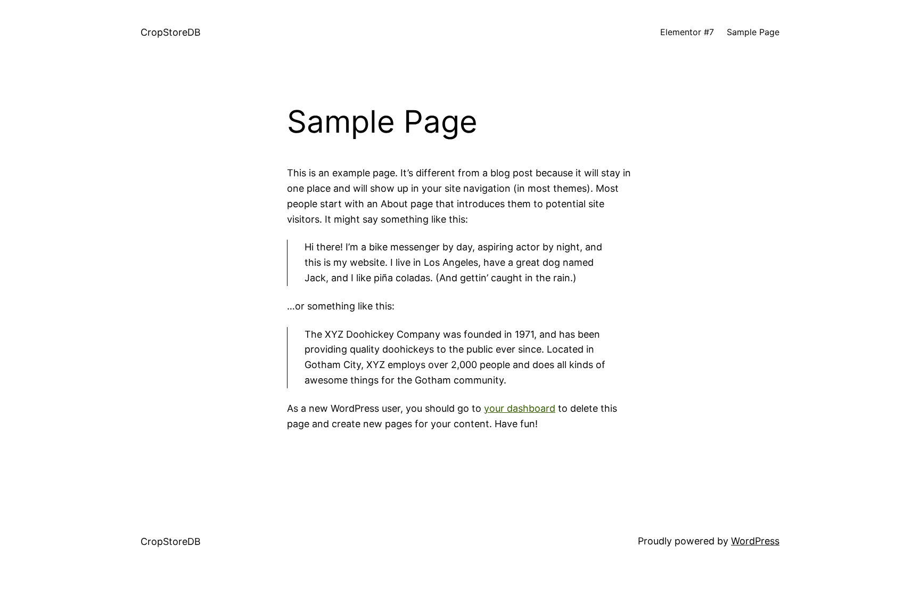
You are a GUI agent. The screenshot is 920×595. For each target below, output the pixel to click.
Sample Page (753, 32)
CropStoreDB (171, 32)
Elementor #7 (687, 32)
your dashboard (519, 408)
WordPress (755, 541)
